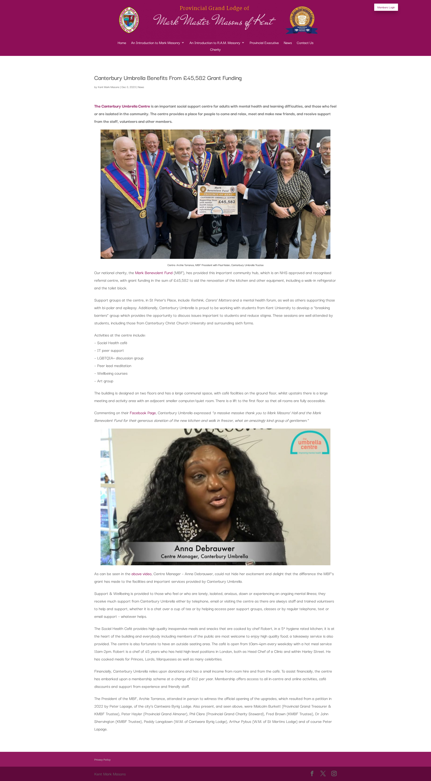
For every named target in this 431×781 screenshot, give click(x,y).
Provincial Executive (264, 43)
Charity (215, 50)
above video (142, 573)
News (288, 43)
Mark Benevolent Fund (154, 272)
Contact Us (305, 43)
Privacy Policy (102, 759)
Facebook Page (143, 412)
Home (122, 43)
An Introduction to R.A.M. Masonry (214, 43)
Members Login (386, 7)
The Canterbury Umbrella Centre (122, 106)
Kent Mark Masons (108, 87)
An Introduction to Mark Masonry (155, 43)
